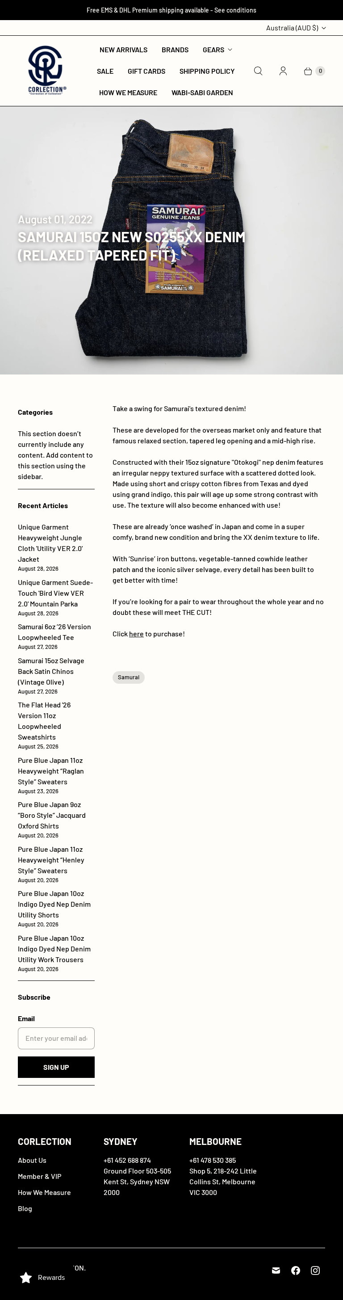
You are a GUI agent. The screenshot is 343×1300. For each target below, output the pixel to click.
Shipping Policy (207, 71)
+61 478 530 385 (212, 1160)
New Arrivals (123, 49)
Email (26, 1018)
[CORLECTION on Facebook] (295, 1270)
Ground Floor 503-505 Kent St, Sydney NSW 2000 (137, 1181)
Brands (175, 49)
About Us (32, 1160)
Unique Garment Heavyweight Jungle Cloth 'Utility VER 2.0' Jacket (50, 547)
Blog (25, 1208)
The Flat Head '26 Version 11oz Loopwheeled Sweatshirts (44, 725)
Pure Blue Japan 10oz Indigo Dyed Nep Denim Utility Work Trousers (54, 953)
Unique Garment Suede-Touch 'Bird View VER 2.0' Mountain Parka (55, 597)
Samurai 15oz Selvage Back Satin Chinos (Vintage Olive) (51, 675)
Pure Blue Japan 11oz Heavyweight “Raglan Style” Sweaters (51, 775)
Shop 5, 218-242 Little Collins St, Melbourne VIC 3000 (223, 1181)
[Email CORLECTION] (276, 1270)
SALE (105, 71)
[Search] (258, 71)
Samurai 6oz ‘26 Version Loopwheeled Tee (54, 636)
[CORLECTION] (46, 71)
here (136, 633)
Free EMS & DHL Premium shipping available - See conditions (171, 10)
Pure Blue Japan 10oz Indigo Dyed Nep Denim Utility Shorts (54, 908)
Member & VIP (39, 1176)
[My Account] (283, 71)
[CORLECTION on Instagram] (315, 1270)
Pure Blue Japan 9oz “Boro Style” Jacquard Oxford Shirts (52, 819)
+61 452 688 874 (127, 1160)
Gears (213, 49)
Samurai (128, 677)
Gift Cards (146, 71)
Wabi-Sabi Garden (202, 92)
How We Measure (128, 92)
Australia (292, 27)
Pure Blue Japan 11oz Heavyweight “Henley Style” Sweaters (51, 864)
